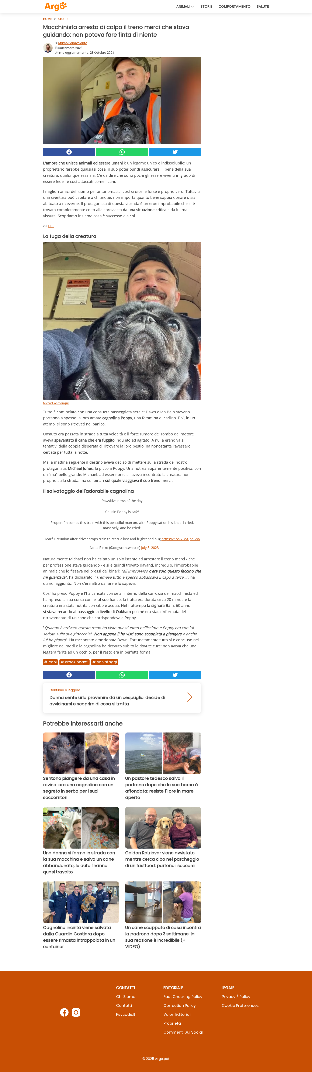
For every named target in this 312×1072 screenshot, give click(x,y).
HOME (47, 19)
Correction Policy (179, 1005)
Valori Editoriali (177, 1014)
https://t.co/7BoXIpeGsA (181, 539)
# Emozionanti (74, 662)
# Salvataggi (104, 662)
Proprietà (172, 1023)
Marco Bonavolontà (72, 43)
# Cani (50, 662)
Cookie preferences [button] (240, 1005)
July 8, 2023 (150, 547)
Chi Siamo (125, 996)
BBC (51, 226)
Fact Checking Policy (182, 996)
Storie (206, 6)
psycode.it (125, 1014)
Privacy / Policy (236, 996)
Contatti (124, 1005)
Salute (263, 6)
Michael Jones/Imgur (56, 403)
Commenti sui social (183, 1032)
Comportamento (234, 6)
